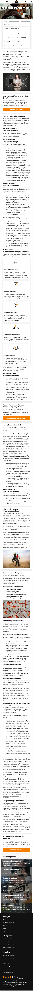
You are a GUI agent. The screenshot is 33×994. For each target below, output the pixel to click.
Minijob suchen (6, 964)
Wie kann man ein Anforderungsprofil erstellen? (16, 634)
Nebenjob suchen (7, 961)
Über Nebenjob (6, 919)
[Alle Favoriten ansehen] (7, 2)
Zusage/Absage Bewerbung (13, 598)
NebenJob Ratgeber (8, 972)
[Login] (31, 1)
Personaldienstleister (8, 218)
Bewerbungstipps (7, 969)
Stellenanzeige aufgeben (16, 418)
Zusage (26, 808)
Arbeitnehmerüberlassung (13, 160)
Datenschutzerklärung (8, 986)
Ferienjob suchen (7, 966)
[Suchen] (26, 2)
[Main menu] (2, 1)
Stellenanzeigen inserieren (10, 688)
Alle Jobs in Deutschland (9, 958)
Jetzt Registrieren (16, 850)
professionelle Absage (23, 819)
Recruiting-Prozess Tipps (9, 944)
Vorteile (8, 125)
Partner (4, 928)
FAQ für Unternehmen (8, 947)
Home (5, 21)
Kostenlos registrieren (8, 939)
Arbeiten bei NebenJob (9, 922)
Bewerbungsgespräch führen (14, 596)
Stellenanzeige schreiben (12, 591)
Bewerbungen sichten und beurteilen (16, 594)
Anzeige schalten (7, 941)
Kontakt (22, 369)
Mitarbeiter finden (14, 21)
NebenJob (20, 150)
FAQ (4, 931)
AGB (23, 984)
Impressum (18, 986)
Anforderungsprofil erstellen (13, 589)
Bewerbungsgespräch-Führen (11, 796)
